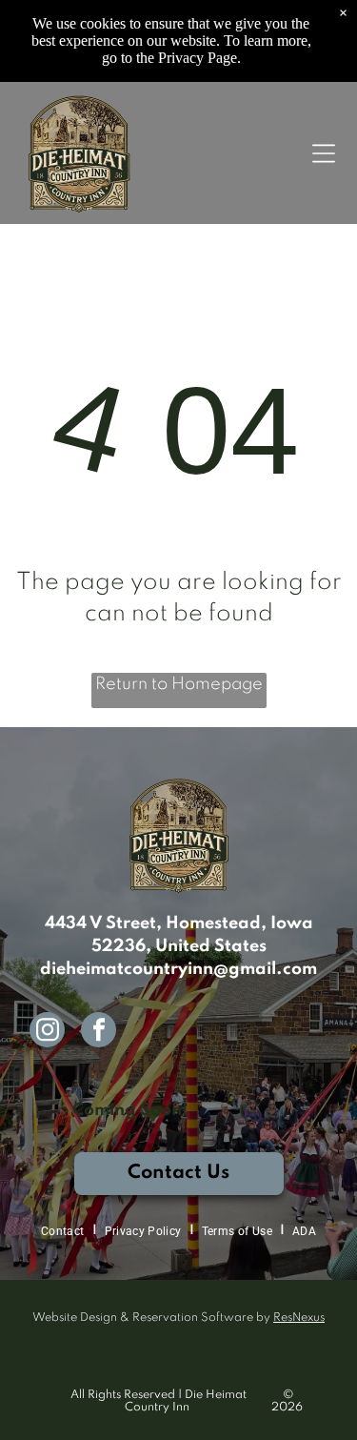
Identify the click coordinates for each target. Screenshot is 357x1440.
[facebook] (98, 1032)
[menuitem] (65, 1230)
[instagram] (47, 1032)
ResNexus (299, 1318)
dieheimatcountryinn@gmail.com (178, 969)
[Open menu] (323, 153)
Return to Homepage (179, 684)
